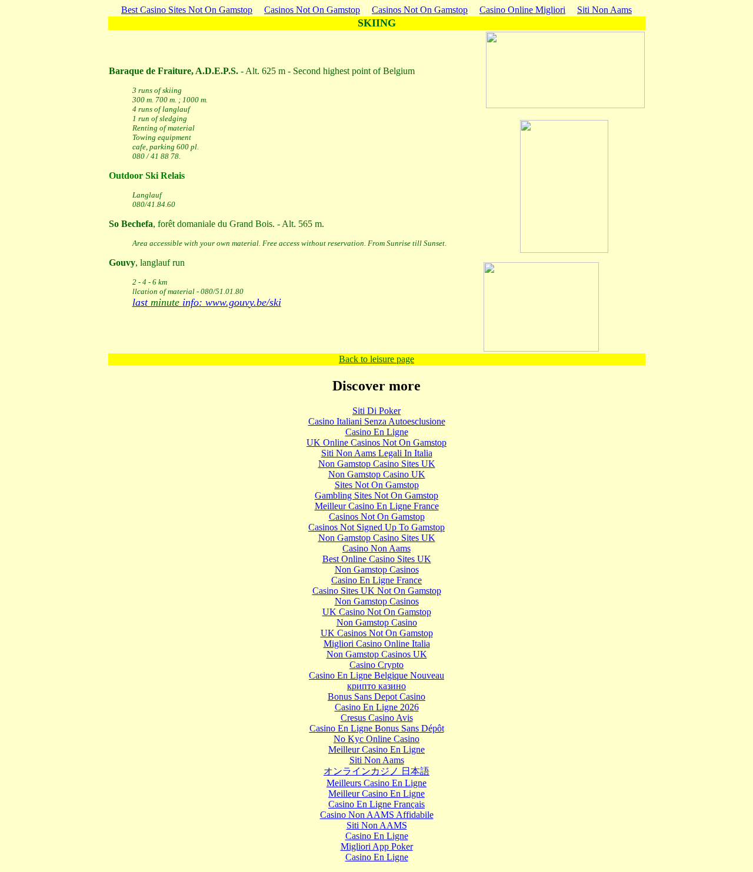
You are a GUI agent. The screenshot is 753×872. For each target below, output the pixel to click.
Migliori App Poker (377, 846)
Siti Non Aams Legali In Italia (376, 453)
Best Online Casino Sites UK (376, 559)
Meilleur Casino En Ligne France (377, 506)
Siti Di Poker (376, 411)
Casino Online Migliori (522, 10)
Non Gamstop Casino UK (376, 474)
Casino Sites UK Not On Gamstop (376, 591)
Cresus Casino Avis (377, 718)
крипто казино (376, 686)
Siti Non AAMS (376, 825)
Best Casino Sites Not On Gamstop (186, 10)
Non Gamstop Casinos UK (376, 654)
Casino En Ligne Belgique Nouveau (376, 675)
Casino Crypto (376, 665)
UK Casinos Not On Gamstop (377, 633)
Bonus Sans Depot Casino (376, 696)
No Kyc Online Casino (376, 739)
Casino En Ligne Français (376, 804)
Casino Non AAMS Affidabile (377, 815)
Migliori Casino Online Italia (377, 644)
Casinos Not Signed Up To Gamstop (376, 527)
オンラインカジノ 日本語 (376, 771)
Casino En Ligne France (376, 580)
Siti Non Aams (604, 10)
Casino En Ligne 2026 (377, 707)
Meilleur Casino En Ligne (376, 749)
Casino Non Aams (376, 548)
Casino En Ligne (376, 432)
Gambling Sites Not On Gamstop (376, 495)
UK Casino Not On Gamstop (376, 612)
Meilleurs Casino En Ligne (376, 783)
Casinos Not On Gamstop (312, 10)
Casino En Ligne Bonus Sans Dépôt (376, 728)
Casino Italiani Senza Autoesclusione (376, 421)
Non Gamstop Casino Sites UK (376, 464)
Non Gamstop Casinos (377, 569)
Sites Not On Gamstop (377, 485)
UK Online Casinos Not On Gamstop (376, 442)
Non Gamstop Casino (376, 622)
